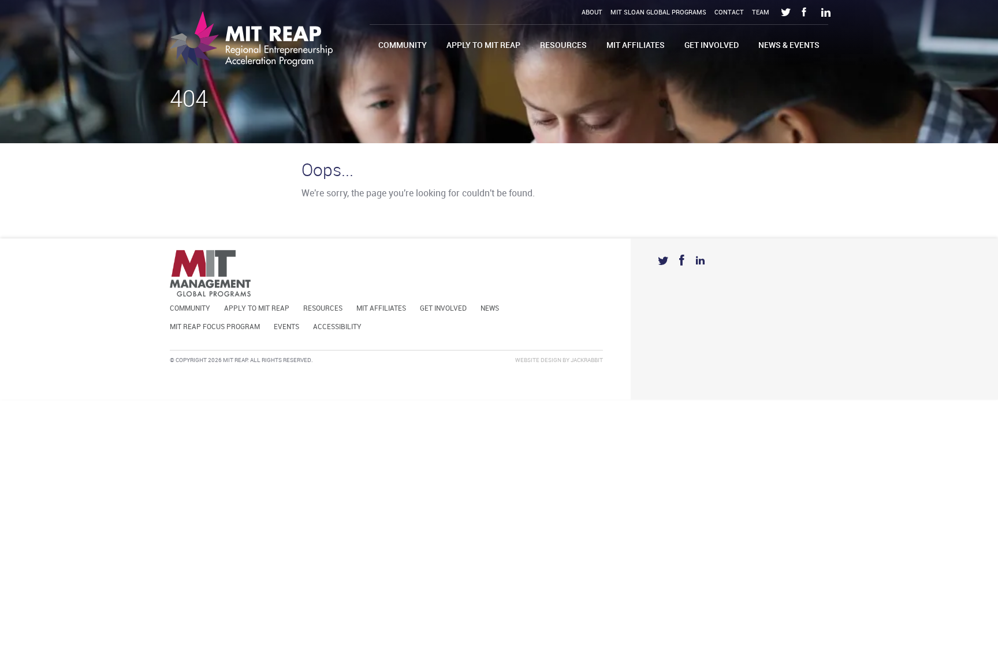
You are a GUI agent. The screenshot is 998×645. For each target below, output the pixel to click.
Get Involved (711, 45)
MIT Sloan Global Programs (658, 12)
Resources (563, 45)
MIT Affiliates (635, 45)
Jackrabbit (587, 360)
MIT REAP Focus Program (215, 327)
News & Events (789, 45)
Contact (729, 12)
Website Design (538, 360)
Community (402, 45)
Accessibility (337, 327)
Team (760, 12)
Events (286, 327)
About (592, 12)
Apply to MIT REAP (483, 45)
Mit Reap (251, 39)
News (490, 308)
